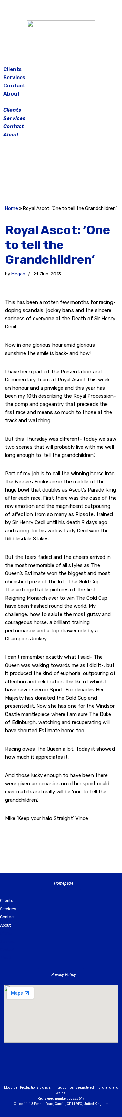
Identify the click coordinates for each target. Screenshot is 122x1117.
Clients (12, 69)
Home (11, 208)
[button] (61, 102)
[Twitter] (77, 172)
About (11, 94)
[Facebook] (44, 172)
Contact (14, 86)
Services (14, 77)
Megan (18, 273)
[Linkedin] (79, 1069)
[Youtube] (98, 1069)
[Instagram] (61, 172)
